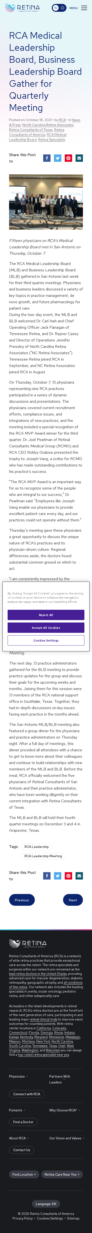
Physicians (17, 1076)
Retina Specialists (51, 139)
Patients (15, 1110)
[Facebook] (47, 158)
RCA (62, 120)
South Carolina (20, 1046)
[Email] (79, 158)
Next (73, 900)
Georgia (46, 1033)
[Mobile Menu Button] (78, 8)
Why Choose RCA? (63, 1110)
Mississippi (73, 1037)
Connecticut (18, 1033)
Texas (53, 1046)
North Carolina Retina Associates (47, 125)
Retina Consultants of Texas (31, 129)
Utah (61, 1046)
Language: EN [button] (46, 1204)
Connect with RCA (26, 1094)
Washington (30, 1050)
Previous (22, 900)
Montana (28, 1041)
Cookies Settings (46, 640)
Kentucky (26, 1037)
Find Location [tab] (23, 1174)
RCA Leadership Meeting (43, 856)
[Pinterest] (68, 158)
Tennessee (40, 1046)
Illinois (58, 1033)
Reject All (46, 615)
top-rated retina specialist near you (43, 1055)
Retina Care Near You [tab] (61, 1174)
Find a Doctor (23, 1122)
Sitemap (73, 1218)
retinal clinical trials (43, 1019)
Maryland (41, 1037)
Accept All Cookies (46, 627)
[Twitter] (57, 158)
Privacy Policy (23, 1218)
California (44, 1028)
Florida (34, 1033)
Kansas (14, 1037)
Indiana (69, 1033)
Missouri (15, 1041)
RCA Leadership (37, 847)
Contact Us (21, 1150)
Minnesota (56, 1037)
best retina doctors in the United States (37, 974)
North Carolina (62, 1041)
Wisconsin (53, 1050)
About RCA (17, 1138)
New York (43, 1041)
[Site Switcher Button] (59, 8)
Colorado (59, 1028)
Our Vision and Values (65, 1138)
